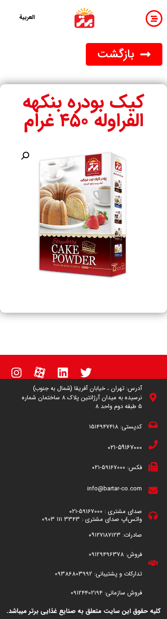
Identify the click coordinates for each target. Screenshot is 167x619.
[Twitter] (85, 372)
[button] (124, 54)
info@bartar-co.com (114, 489)
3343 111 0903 (61, 519)
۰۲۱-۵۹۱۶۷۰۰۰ (125, 447)
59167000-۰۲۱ (108, 467)
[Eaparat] (39, 372)
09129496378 (106, 554)
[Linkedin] (62, 372)
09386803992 (73, 574)
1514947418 (103, 427)
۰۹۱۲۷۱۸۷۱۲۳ (105, 535)
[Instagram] (16, 372)
